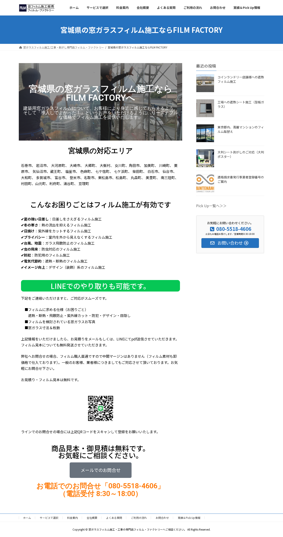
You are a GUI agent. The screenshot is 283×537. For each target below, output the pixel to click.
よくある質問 (114, 518)
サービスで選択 (49, 518)
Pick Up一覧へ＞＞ (211, 205)
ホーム (27, 518)
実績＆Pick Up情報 (189, 518)
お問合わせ (162, 518)
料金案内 (72, 518)
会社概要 (92, 518)
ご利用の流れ (139, 518)
